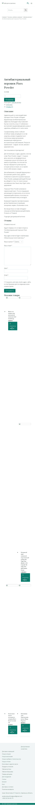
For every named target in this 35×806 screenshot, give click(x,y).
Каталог (4, 782)
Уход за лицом (6, 754)
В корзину (9, 100)
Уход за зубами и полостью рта (11, 759)
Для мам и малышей (8, 751)
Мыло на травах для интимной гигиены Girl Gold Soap (12, 315)
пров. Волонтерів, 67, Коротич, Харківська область (17, 793)
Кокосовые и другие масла (10, 764)
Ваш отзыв (8, 246)
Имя (6, 268)
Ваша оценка (9, 242)
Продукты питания (7, 766)
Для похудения (6, 777)
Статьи (4, 779)
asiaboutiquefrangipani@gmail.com (12, 796)
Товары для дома (7, 774)
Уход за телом (6, 761)
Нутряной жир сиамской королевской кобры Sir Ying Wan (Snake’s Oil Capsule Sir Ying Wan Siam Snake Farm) (25, 561)
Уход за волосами (7, 756)
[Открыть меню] (31, 3)
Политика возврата (8, 789)
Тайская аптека (16, 102)
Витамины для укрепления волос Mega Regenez (24, 717)
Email (6, 275)
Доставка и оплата (7, 787)
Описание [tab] (9, 105)
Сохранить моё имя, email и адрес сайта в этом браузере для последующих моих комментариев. (17, 284)
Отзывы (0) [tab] (9, 107)
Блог (3, 784)
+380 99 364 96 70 (7, 798)
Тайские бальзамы (7, 771)
